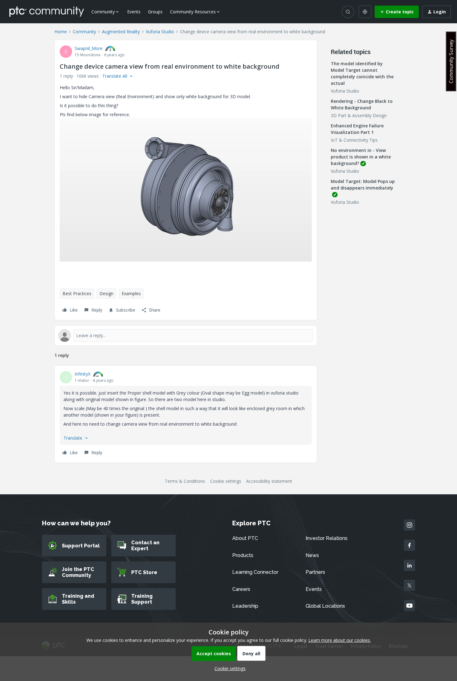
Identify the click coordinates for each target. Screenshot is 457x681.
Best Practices (76, 293)
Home (60, 31)
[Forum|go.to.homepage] (46, 11)
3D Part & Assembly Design (359, 115)
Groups (155, 12)
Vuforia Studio (160, 31)
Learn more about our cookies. (339, 640)
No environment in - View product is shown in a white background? (361, 156)
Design (106, 293)
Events (134, 12)
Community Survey (451, 61)
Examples (131, 293)
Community (84, 31)
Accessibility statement (269, 481)
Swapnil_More (89, 48)
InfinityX (82, 374)
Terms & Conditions (185, 481)
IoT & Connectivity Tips (354, 140)
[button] (397, 12)
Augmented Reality (121, 31)
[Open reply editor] (186, 335)
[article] (186, 414)
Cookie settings (225, 481)
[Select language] (365, 12)
